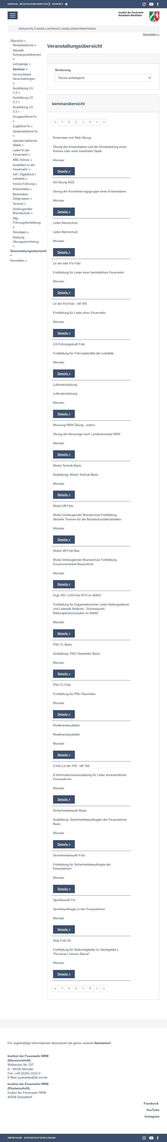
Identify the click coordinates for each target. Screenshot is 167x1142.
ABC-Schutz (21, 159)
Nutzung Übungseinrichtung (26, 239)
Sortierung (63, 70)
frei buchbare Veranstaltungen (24, 76)
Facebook (157, 4)
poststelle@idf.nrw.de (32, 1077)
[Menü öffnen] (13, 15)
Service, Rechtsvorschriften (28, 4)
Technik (18, 203)
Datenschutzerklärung (40, 1138)
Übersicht (16, 40)
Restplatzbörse (23, 45)
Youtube (151, 4)
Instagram (144, 4)
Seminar (19, 69)
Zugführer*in (21, 126)
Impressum (15, 1138)
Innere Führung (23, 183)
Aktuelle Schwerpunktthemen (27, 52)
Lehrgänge (20, 64)
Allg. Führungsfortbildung (27, 220)
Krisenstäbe (21, 189)
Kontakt (57, 4)
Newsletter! (102, 1043)
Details (63, 171)
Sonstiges (19, 232)
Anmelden (150, 34)
